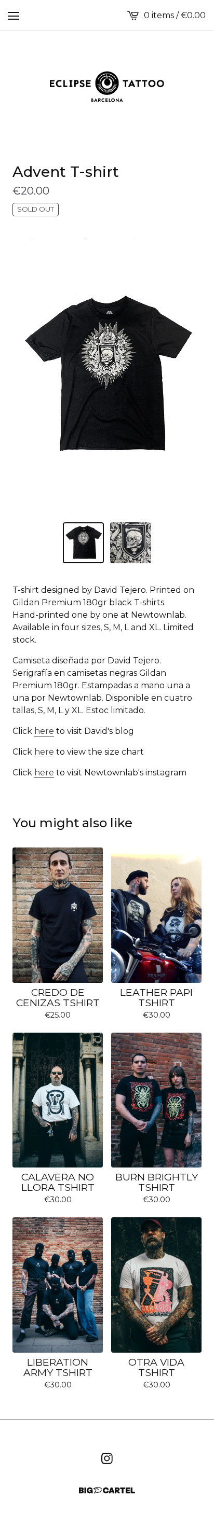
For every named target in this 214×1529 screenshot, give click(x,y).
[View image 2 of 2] (130, 542)
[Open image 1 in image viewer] (107, 374)
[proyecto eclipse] (107, 87)
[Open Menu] (13, 15)
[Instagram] (107, 1458)
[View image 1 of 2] (83, 542)
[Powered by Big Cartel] (107, 1490)
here (44, 731)
